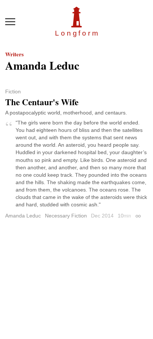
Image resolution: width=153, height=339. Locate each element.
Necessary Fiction (66, 216)
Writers (14, 54)
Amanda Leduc (23, 216)
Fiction (13, 91)
